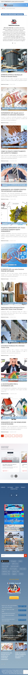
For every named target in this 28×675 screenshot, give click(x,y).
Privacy (23, 487)
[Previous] (2, 664)
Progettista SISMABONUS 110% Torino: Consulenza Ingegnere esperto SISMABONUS (13, 229)
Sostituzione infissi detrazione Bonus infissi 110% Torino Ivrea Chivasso (12, 308)
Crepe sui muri (23, 568)
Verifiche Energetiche (8, 129)
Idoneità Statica (9, 49)
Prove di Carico (14, 51)
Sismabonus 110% (6, 573)
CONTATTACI (14, 597)
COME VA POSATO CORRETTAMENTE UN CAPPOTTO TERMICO (13, 152)
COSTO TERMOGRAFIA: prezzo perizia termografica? (12, 1)
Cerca (17, 487)
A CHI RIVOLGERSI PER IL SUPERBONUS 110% (9, 385)
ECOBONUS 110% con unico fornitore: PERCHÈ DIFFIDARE (12, 270)
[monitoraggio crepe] (14, 527)
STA (11, 671)
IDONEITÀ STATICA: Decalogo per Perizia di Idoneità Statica (11, 75)
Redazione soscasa (14, 25)
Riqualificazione (8, 89)
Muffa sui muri (15, 563)
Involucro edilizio (16, 320)
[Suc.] (4, 664)
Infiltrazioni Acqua (6, 563)
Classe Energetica (13, 568)
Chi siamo (10, 487)
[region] (14, 462)
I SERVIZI (3, 487)
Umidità (20, 561)
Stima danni (4, 568)
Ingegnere (14, 573)
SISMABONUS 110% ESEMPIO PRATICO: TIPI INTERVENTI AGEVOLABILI (13, 190)
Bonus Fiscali (4, 88)
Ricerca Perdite (5, 566)
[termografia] (14, 507)
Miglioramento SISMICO (9, 245)
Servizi (14, 90)
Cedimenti (3, 49)
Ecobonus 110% (15, 571)
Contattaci (14, 489)
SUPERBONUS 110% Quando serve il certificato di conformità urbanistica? (12, 114)
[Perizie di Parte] (14, 534)
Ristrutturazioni (9, 90)
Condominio (10, 126)
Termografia (25, 127)
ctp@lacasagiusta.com (21, 673)
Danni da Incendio (14, 566)
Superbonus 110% (6, 571)
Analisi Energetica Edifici (6, 244)
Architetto (21, 573)
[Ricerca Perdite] (14, 521)
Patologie (8, 51)
